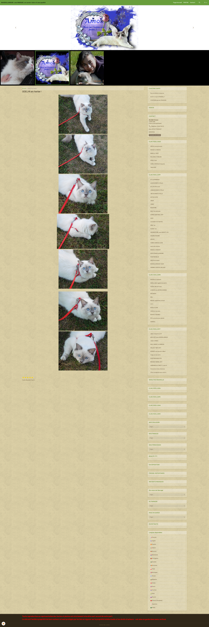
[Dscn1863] (83, 311)
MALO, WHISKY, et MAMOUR (157, 344)
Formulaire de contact (154, 135)
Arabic (153, 607)
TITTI (151, 304)
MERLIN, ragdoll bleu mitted (157, 300)
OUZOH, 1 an (153, 229)
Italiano (154, 548)
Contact (192, 2)
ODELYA (152, 239)
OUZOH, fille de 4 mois (156, 286)
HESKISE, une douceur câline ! (158, 351)
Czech (153, 586)
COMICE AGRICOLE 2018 (156, 243)
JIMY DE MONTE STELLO (156, 193)
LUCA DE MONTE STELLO (156, 183)
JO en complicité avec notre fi (158, 372)
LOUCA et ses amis (155, 311)
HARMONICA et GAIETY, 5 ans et (158, 365)
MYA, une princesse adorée (157, 318)
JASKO (152, 204)
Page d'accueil (177, 2)
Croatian (154, 590)
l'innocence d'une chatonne (157, 369)
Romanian (154, 565)
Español (154, 544)
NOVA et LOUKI (154, 307)
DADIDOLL (152, 321)
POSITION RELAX (154, 257)
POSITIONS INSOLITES (156, 358)
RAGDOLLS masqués (155, 279)
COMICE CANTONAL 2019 (156, 214)
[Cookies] (3, 623)
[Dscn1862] (83, 269)
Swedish (154, 562)
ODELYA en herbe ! (155, 260)
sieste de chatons (155, 246)
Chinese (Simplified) (157, 600)
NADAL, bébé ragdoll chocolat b (158, 283)
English (154, 541)
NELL (151, 297)
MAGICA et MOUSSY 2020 (157, 264)
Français (154, 537)
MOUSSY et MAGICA (155, 150)
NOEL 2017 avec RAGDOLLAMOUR (159, 337)
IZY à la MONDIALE (155, 179)
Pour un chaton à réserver (157, 93)
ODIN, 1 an (152, 225)
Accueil (24, 88)
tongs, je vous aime (155, 355)
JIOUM (152, 200)
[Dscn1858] (83, 114)
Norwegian (154, 572)
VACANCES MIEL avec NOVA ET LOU (159, 232)
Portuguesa (155, 558)
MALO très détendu (155, 211)
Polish (153, 569)
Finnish (154, 576)
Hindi (153, 593)
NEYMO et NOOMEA (155, 314)
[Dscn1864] (83, 350)
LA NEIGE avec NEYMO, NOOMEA (158, 290)
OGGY (151, 218)
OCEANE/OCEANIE (155, 236)
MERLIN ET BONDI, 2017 (156, 362)
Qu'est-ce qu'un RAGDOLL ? (157, 96)
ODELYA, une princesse (156, 146)
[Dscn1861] (83, 231)
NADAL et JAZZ (154, 153)
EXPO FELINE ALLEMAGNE (157, 253)
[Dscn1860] (83, 193)
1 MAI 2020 (153, 167)
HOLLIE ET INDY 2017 (155, 348)
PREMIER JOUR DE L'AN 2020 (157, 267)
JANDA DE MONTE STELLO (157, 190)
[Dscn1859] (83, 154)
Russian (154, 597)
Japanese (154, 604)
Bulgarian (154, 579)
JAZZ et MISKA (154, 341)
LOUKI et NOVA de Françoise (157, 164)
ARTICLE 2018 (154, 197)
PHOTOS (185, 2)
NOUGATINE (153, 207)
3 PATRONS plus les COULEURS (158, 100)
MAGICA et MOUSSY (155, 250)
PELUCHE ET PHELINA (155, 157)
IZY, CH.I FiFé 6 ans (155, 186)
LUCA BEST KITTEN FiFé (156, 222)
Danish (153, 583)
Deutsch (154, 551)
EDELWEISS (153, 293)
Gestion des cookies (104, 625)
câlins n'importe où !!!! (156, 334)
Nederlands (155, 555)
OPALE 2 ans (153, 160)
